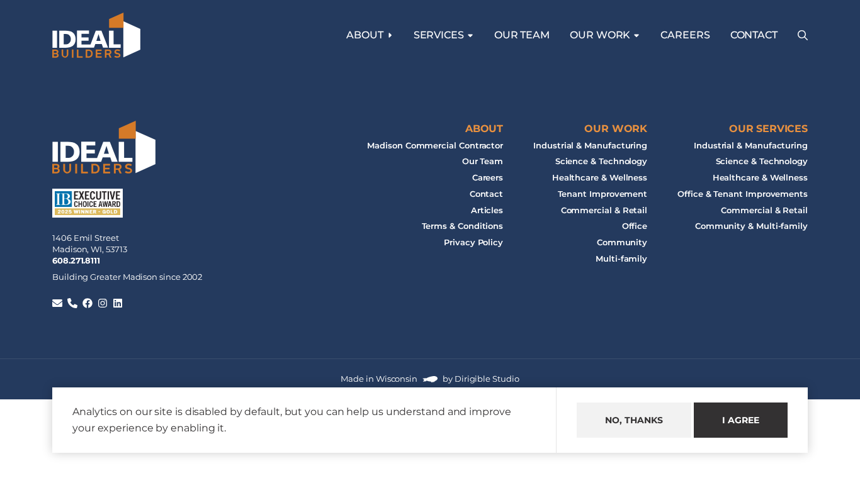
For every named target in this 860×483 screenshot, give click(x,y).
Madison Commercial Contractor (435, 145)
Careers (685, 35)
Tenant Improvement (603, 194)
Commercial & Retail (604, 210)
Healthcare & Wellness (599, 177)
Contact (754, 35)
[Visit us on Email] (57, 303)
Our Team (522, 35)
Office (635, 226)
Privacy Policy (473, 242)
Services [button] (439, 35)
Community (622, 242)
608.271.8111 (76, 260)
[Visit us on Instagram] (103, 303)
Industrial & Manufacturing (590, 145)
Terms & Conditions (463, 226)
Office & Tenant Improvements (742, 194)
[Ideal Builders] (96, 35)
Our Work (615, 129)
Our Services (768, 129)
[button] (803, 35)
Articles (487, 210)
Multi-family (621, 259)
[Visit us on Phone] (72, 303)
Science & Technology (601, 162)
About (364, 35)
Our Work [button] (600, 35)
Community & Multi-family (751, 226)
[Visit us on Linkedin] (118, 303)
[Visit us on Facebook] (87, 303)
